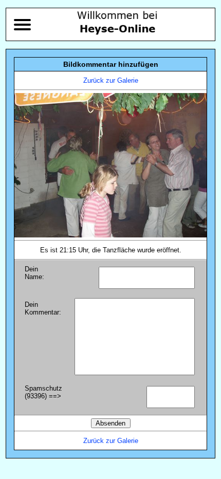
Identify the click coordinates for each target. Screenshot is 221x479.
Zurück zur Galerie (110, 80)
